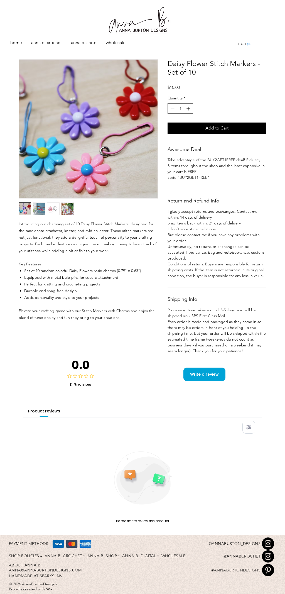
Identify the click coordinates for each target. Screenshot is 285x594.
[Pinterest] (268, 570)
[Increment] (188, 108)
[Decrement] (171, 108)
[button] (257, 44)
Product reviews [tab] (44, 411)
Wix (49, 588)
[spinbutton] (180, 108)
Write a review (204, 374)
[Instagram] (268, 543)
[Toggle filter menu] (248, 427)
